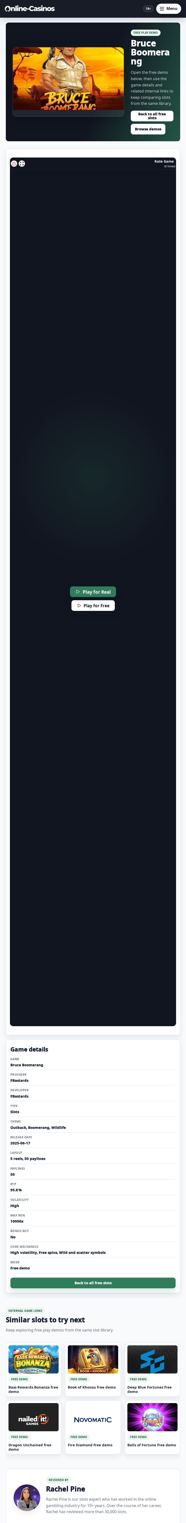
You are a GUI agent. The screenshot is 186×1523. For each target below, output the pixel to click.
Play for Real (97, 592)
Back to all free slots (152, 115)
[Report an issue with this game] (14, 163)
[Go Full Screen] (22, 163)
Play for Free (96, 605)
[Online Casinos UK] (31, 8)
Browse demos (148, 128)
